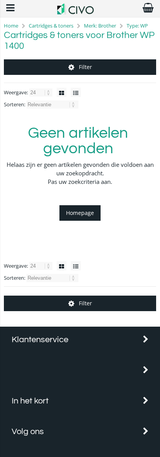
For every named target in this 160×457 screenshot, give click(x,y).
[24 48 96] (41, 92)
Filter (85, 67)
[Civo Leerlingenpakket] (80, 12)
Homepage (80, 212)
